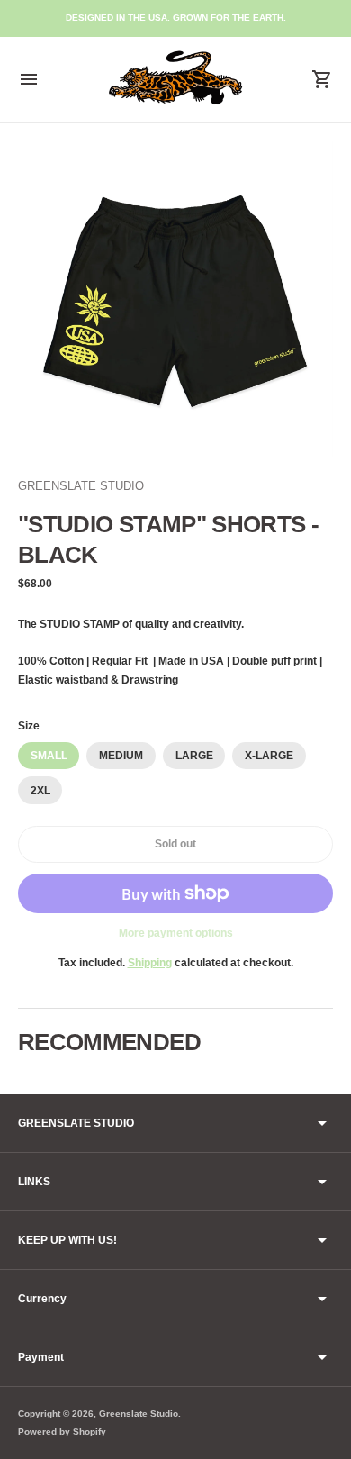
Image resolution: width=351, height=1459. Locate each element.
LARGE (194, 755)
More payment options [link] (176, 933)
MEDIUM (121, 755)
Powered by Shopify (62, 1431)
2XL (40, 790)
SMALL (49, 755)
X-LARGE (269, 755)
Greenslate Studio (138, 1413)
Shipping (150, 962)
